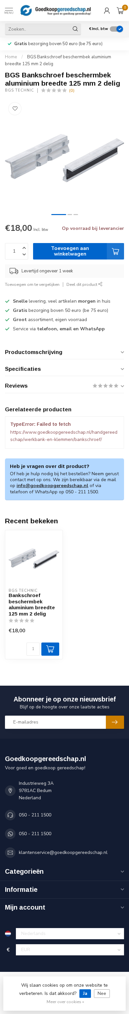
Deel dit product (82, 284)
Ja (85, 993)
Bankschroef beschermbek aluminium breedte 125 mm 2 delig (32, 604)
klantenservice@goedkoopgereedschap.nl (63, 852)
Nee (102, 993)
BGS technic (19, 90)
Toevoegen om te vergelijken (32, 284)
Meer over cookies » (65, 1001)
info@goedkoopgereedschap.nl (52, 485)
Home (11, 57)
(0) (71, 90)
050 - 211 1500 (35, 815)
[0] (120, 10)
